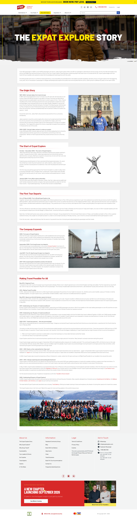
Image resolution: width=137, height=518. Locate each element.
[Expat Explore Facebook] (63, 476)
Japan (28, 352)
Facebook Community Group (53, 441)
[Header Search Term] (118, 12)
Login (118, 7)
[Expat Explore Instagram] (68, 476)
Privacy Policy (81, 453)
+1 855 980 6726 (101, 7)
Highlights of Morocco (51, 368)
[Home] (21, 7)
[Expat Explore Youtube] (73, 476)
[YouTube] (91, 7)
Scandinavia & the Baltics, (103, 379)
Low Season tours (109, 368)
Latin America (32, 380)
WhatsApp (103, 441)
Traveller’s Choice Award (62, 373)
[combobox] (98, 12)
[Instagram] (88, 7)
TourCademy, (55, 384)
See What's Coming (36, 501)
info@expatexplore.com (106, 444)
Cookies (74, 448)
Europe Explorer (52, 246)
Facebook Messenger (105, 447)
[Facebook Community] (84, 7)
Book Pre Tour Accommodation (54, 460)
